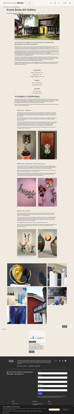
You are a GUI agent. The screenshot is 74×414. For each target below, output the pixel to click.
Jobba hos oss (15, 403)
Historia (49, 403)
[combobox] (39, 386)
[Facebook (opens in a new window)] (60, 361)
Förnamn (39, 371)
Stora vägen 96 (34, 84)
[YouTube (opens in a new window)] (65, 361)
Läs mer (14, 409)
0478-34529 (39, 91)
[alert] (37, 409)
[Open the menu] (70, 3)
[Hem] (13, 3)
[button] (27, 275)
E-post (39, 380)
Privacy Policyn (59, 397)
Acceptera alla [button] (54, 409)
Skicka (40, 393)
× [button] (72, 406)
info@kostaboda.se (38, 93)
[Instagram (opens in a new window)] (63, 361)
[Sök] (51, 3)
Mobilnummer (40, 384)
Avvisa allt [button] (65, 409)
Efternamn (39, 375)
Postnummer (40, 388)
